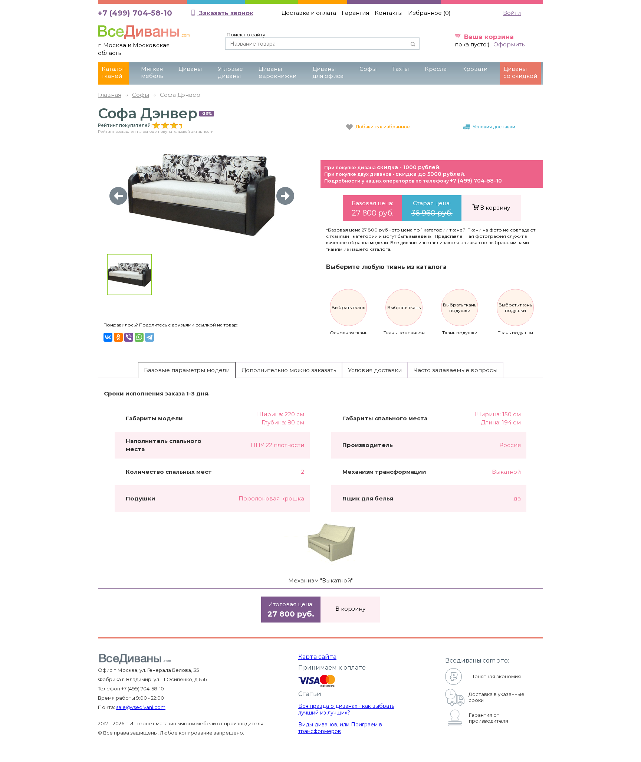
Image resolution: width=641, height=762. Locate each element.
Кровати (474, 68)
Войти (512, 12)
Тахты (400, 68)
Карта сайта (317, 656)
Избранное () (429, 12)
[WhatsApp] (139, 337)
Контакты (388, 12)
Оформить (509, 44)
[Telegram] (149, 337)
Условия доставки (494, 126)
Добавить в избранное (382, 126)
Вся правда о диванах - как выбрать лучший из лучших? (346, 709)
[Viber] (128, 337)
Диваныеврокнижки (277, 72)
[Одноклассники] (118, 337)
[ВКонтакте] (107, 337)
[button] (285, 196)
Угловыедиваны (230, 72)
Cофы (368, 68)
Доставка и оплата (309, 12)
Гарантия (355, 12)
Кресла (436, 68)
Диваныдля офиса (327, 72)
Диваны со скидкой (520, 72)
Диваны (190, 68)
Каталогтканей (113, 72)
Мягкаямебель (152, 72)
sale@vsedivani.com (140, 707)
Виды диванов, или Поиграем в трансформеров (340, 728)
